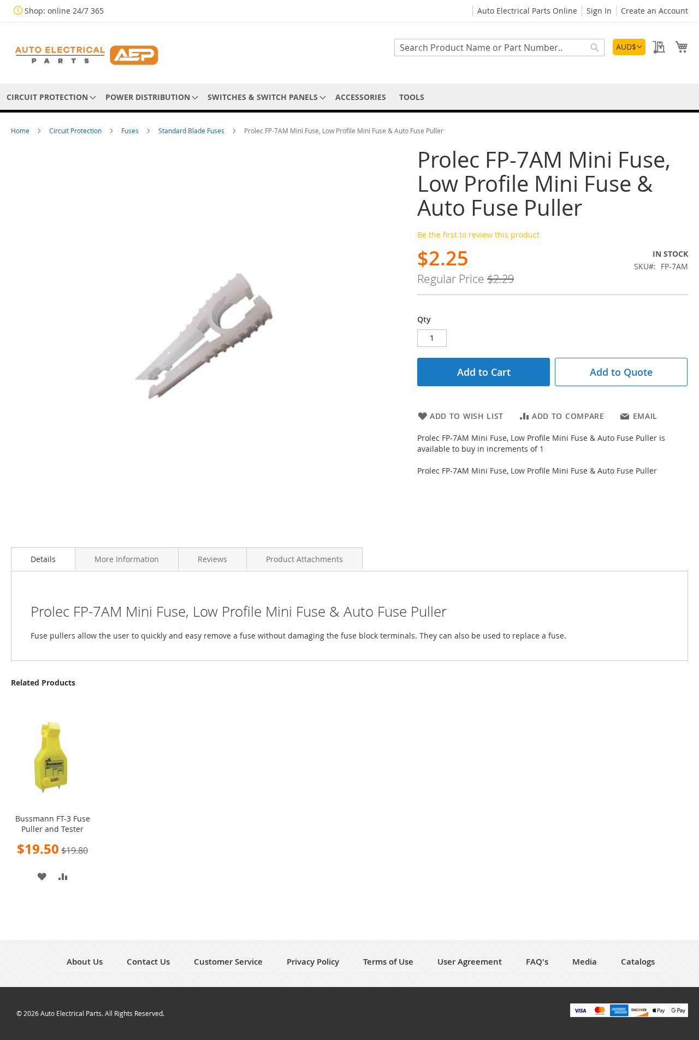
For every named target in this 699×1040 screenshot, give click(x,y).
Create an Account (654, 10)
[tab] (43, 558)
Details (43, 559)
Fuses (130, 130)
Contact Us (148, 961)
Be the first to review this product (478, 234)
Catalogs (638, 961)
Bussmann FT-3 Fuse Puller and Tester (52, 823)
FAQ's (537, 961)
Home (21, 130)
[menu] (349, 97)
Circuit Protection (76, 130)
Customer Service (228, 961)
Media (584, 961)
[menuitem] (49, 97)
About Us (85, 961)
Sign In (599, 10)
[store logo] (87, 52)
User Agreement (469, 961)
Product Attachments (304, 559)
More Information (126, 559)
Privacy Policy (313, 961)
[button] (629, 47)
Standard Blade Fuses (192, 130)
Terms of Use (388, 961)
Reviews (212, 559)
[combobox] (499, 47)
